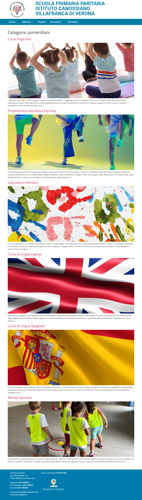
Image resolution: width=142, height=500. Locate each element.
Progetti (42, 22)
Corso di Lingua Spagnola (26, 325)
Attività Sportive (20, 397)
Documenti (55, 22)
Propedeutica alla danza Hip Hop (32, 110)
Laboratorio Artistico (23, 182)
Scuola (12, 22)
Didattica (26, 22)
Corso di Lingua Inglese (25, 254)
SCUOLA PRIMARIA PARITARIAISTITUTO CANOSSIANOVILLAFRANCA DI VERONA (70, 8)
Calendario (72, 22)
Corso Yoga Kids (19, 39)
